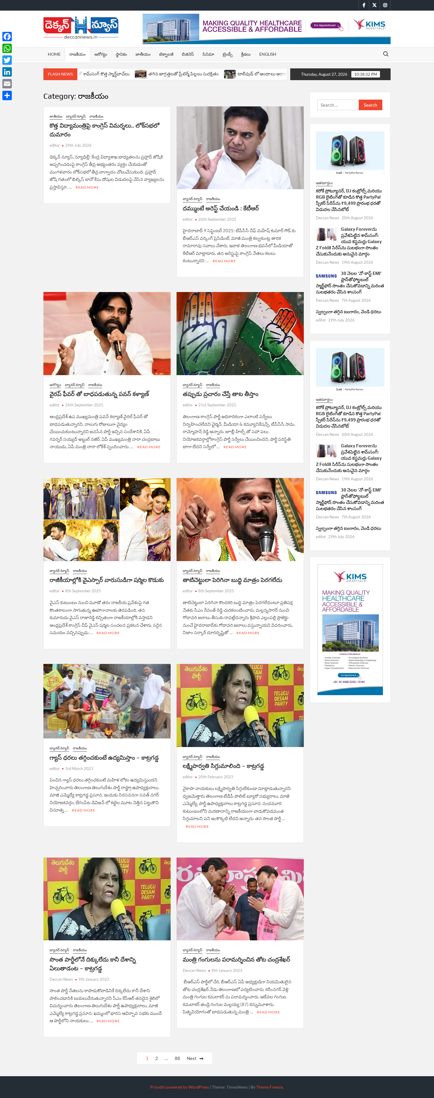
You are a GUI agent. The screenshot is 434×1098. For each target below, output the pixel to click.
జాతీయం (143, 54)
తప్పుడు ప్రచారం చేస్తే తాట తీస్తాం (220, 393)
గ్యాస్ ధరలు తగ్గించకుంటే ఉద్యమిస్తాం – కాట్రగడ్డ (104, 757)
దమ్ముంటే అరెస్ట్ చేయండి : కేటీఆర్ (221, 208)
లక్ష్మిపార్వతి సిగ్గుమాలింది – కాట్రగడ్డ (223, 765)
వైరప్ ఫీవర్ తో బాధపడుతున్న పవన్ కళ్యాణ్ (99, 393)
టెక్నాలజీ (166, 54)
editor (55, 145)
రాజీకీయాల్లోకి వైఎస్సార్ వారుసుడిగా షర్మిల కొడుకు (107, 579)
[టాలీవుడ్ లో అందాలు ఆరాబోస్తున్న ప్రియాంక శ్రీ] (187, 73)
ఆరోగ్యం (100, 54)
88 (177, 1058)
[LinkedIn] (7, 72)
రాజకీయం (77, 54)
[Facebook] (7, 36)
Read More (87, 187)
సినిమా (208, 54)
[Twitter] (7, 60)
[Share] (7, 95)
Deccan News (61, 979)
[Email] (7, 84)
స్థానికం (121, 54)
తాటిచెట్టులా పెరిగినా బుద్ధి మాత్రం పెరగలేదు (232, 579)
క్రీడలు (246, 54)
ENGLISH (267, 54)
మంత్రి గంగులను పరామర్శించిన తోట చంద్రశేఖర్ (236, 959)
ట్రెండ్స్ (228, 54)
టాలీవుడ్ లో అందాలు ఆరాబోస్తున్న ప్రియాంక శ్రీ (235, 73)
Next (192, 1058)
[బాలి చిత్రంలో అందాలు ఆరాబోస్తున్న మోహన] (286, 73)
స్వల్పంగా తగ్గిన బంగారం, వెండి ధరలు (348, 311)
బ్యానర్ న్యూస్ (76, 116)
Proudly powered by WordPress (179, 1086)
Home (54, 54)
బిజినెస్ (188, 54)
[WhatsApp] (7, 48)
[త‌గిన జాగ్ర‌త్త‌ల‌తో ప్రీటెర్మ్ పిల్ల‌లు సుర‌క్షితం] (98, 73)
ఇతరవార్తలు (324, 183)
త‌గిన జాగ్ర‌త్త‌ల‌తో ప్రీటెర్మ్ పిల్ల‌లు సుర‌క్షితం (141, 73)
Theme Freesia (269, 1086)
